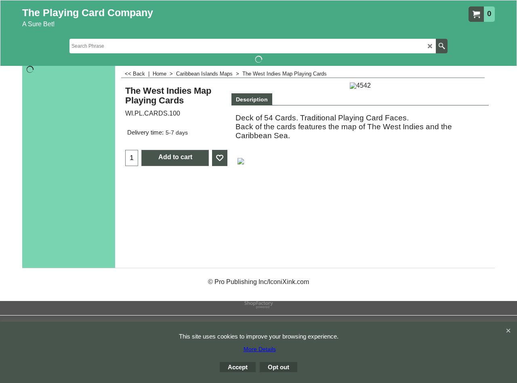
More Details (260, 349)
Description (252, 99)
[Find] (442, 46)
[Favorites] (219, 158)
